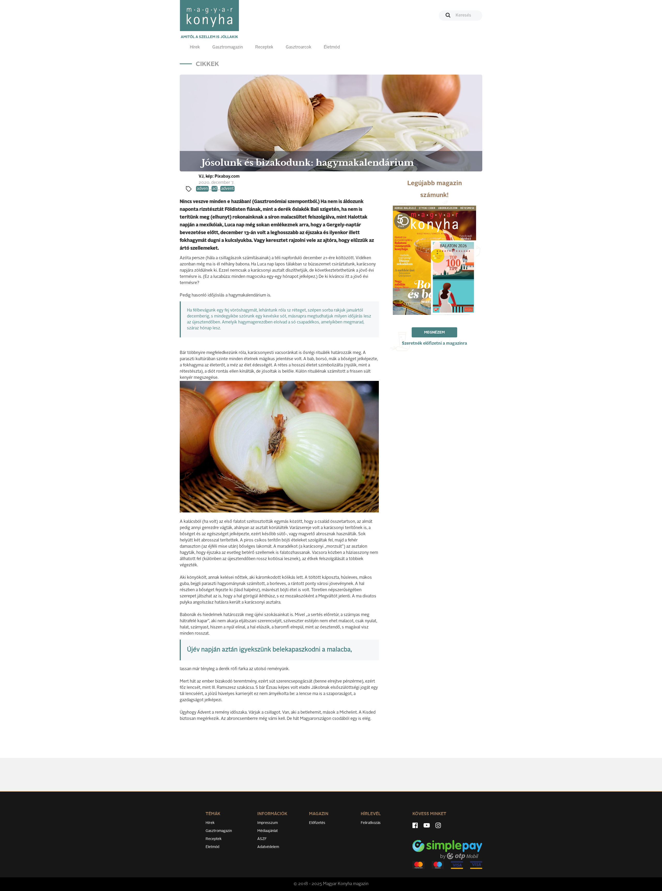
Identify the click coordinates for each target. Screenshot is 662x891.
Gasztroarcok (298, 47)
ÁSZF (262, 839)
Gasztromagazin (227, 47)
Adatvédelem (268, 847)
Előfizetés (317, 823)
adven (202, 189)
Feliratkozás (371, 823)
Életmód (332, 47)
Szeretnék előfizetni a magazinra (434, 344)
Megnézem (434, 332)
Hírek (195, 47)
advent (227, 189)
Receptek (264, 47)
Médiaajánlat (267, 831)
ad (214, 189)
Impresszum (267, 823)
